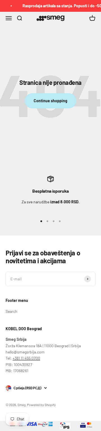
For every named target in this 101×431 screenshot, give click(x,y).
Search (11, 311)
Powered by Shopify (41, 405)
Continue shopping (50, 100)
